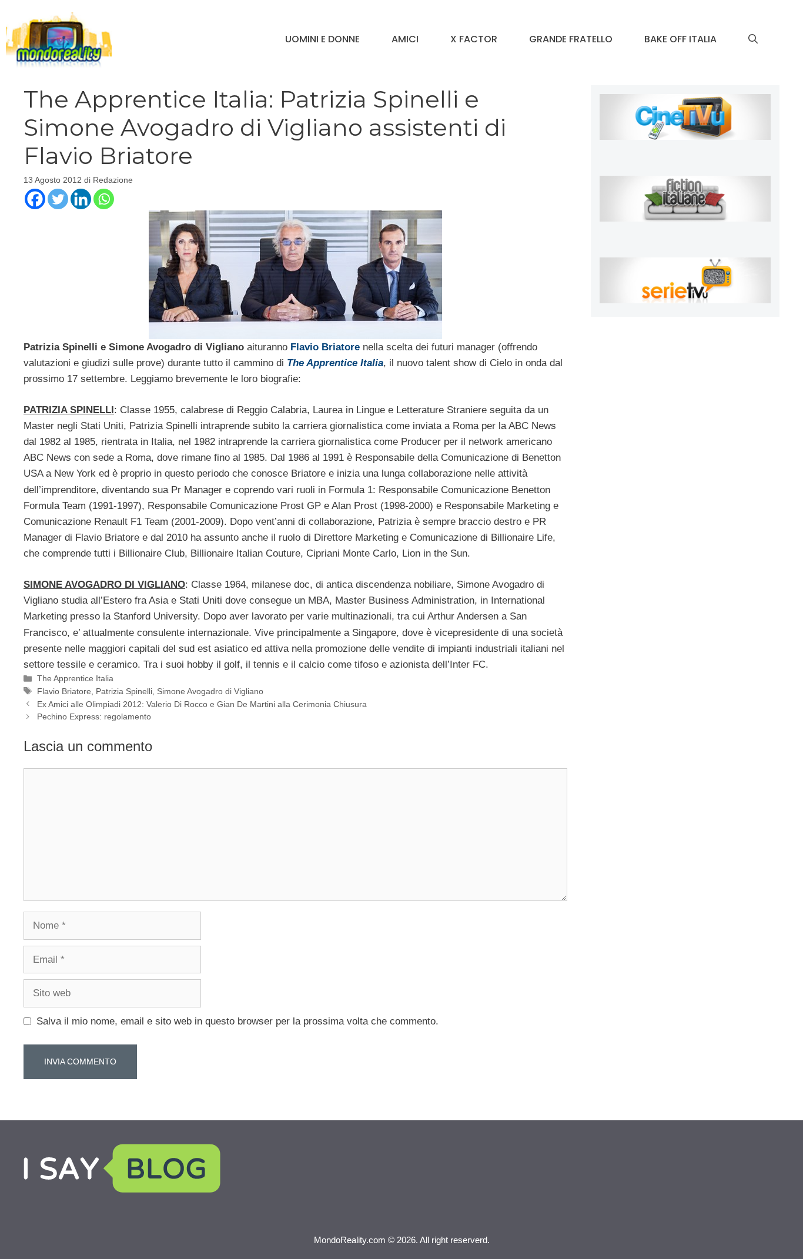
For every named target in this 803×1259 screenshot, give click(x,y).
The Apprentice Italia (75, 678)
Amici (405, 39)
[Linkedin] (81, 199)
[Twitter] (58, 199)
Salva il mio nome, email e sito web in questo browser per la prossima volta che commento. (237, 1021)
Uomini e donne (322, 39)
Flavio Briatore (64, 691)
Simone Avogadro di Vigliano (210, 691)
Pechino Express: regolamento (94, 716)
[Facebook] (35, 199)
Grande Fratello (571, 39)
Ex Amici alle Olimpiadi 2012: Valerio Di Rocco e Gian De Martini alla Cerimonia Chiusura (202, 704)
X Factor (473, 39)
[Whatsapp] (103, 199)
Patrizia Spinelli (124, 691)
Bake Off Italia (680, 39)
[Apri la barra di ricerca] (753, 39)
